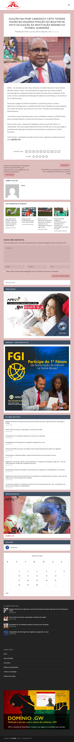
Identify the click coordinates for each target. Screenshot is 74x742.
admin (26, 32)
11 (28, 576)
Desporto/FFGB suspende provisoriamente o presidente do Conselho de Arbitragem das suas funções (61, 224)
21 (55, 580)
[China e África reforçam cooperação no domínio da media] (6, 618)
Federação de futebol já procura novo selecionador (28, 220)
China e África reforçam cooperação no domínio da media (24, 429)
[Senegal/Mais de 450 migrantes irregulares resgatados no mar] (6, 633)
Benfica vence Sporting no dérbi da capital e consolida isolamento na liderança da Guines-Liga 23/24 (45, 223)
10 (19, 576)
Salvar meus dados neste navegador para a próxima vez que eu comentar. (32, 271)
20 (46, 580)
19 (37, 580)
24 (19, 585)
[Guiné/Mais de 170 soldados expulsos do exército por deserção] (6, 625)
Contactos (7, 663)
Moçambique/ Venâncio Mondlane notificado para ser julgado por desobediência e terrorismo (35, 470)
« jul (7, 593)
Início (5, 654)
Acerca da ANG (8, 658)
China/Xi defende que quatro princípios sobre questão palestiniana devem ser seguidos (33, 449)
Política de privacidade (11, 667)
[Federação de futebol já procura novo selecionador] (29, 212)
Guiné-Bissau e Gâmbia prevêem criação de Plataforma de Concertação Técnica (31, 455)
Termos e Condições (10, 672)
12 (37, 576)
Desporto (44, 32)
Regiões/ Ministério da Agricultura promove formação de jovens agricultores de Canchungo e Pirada (35, 422)
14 (55, 576)
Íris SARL (13, 738)
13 (46, 576)
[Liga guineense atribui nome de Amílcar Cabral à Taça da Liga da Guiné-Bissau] (13, 212)
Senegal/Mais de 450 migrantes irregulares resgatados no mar (25, 442)
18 (28, 580)
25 (28, 585)
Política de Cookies (10, 676)
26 (37, 585)
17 (19, 580)
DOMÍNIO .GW (10, 536)
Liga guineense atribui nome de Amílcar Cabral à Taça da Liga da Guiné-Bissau (11, 222)
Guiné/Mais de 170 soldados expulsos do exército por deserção (25, 436)
